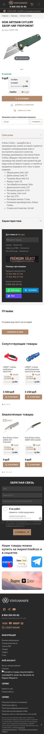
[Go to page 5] (9, 404)
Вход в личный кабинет (11, 666)
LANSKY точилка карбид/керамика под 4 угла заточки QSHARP (32, 370)
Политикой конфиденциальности (13, 728)
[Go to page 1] (2, 404)
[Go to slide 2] (22, 69)
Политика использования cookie (15, 711)
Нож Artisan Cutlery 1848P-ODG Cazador (33, 439)
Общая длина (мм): (15, 172)
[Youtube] (14, 609)
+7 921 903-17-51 (14, 274)
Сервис (5, 652)
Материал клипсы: (15, 199)
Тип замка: (12, 193)
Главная (5, 16)
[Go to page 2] (4, 404)
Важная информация (10, 640)
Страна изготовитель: (17, 208)
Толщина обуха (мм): (16, 178)
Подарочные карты (9, 643)
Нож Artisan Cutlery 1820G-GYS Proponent (10, 440)
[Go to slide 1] (21, 69)
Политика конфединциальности (15, 708)
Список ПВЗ (6, 646)
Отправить (36, 122)
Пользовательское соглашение (14, 702)
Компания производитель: (19, 202)
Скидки (5, 649)
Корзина (5, 669)
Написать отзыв (15, 332)
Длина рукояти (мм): (16, 187)
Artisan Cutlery (26, 16)
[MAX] (4, 609)
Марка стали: (13, 181)
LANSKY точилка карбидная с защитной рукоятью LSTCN (9, 370)
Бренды (14, 16)
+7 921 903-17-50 (14, 277)
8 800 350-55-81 (14, 284)
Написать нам (7, 689)
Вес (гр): (11, 196)
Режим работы (8, 692)
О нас (4, 655)
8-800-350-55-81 (18, 6)
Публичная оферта (9, 705)
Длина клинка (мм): (16, 175)
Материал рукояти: (16, 190)
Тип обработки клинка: (17, 184)
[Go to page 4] (7, 404)
